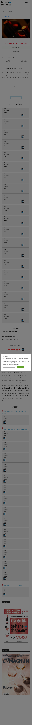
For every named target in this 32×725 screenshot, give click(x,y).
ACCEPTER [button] (20, 367)
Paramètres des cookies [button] (9, 367)
